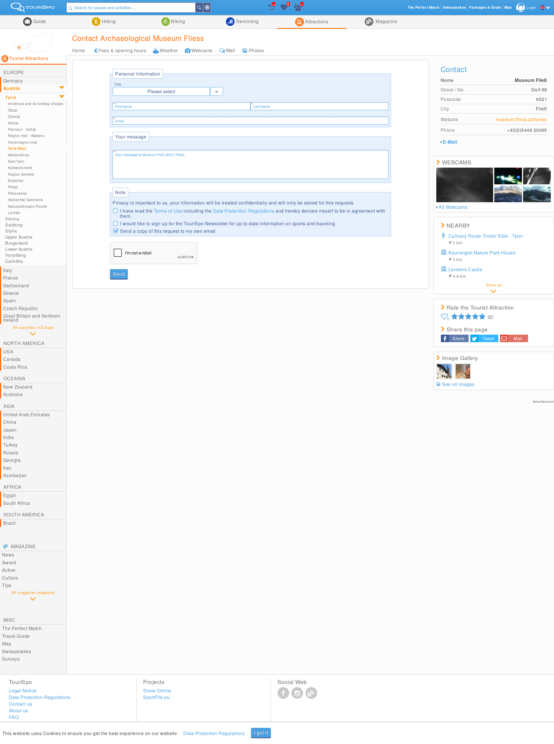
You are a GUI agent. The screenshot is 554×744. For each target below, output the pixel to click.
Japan (9, 429)
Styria (11, 231)
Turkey (10, 444)
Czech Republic (20, 308)
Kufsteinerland (20, 167)
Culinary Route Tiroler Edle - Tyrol (485, 239)
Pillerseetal (17, 193)
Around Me (210, 7)
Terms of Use (168, 210)
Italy (7, 270)
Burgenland (16, 243)
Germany (13, 80)
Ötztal (13, 110)
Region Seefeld (21, 174)
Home (78, 50)
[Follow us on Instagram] (297, 693)
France (10, 277)
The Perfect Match (22, 628)
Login (531, 7)
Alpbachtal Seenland (25, 199)
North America (23, 343)
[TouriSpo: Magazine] (311, 693)
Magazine (386, 21)
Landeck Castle (465, 272)
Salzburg (14, 225)
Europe (13, 72)
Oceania (14, 378)
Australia (13, 394)
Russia (10, 452)
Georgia (11, 460)
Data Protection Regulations (243, 210)
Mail (518, 338)
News (8, 554)
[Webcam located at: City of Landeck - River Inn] (508, 176)
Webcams (202, 50)
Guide (39, 21)
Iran (7, 467)
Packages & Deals (485, 7)
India (8, 437)
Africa (12, 486)
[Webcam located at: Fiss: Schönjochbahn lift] (537, 193)
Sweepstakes (16, 651)
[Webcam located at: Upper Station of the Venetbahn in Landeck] (537, 176)
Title (117, 84)
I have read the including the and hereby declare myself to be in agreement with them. (252, 213)
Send (119, 274)
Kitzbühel (16, 180)
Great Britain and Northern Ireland (31, 317)
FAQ (13, 717)
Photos (256, 50)
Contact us (20, 703)
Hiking (108, 21)
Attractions (316, 21)
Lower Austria (18, 249)
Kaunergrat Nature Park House (481, 255)
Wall (230, 50)
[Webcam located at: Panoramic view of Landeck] (508, 193)
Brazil (9, 523)
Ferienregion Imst (22, 142)
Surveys (11, 658)
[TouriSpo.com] (33, 9)
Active (9, 570)
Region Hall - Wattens (26, 135)
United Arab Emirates (26, 414)
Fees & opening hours (122, 50)
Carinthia (14, 261)
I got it (261, 732)
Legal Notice (23, 690)
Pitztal (13, 186)
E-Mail (450, 141)
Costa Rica (15, 366)
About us (18, 710)
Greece (11, 293)
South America (23, 514)
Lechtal (14, 212)
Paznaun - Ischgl (22, 129)
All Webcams (453, 207)
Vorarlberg (15, 255)
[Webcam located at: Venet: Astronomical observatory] (464, 185)
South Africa (16, 503)
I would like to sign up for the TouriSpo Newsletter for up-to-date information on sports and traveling (227, 223)
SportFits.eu (156, 697)
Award (9, 562)
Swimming (247, 21)
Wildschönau (19, 154)
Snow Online (157, 690)
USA (8, 351)
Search (202, 7)
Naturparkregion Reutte (27, 206)
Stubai (13, 122)
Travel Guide (16, 636)
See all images (458, 384)
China (9, 422)
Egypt (9, 495)
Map (6, 643)
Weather (169, 50)
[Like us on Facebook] (283, 693)
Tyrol (10, 97)
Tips (7, 585)
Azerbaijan (15, 475)
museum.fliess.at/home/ (521, 119)
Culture (10, 577)
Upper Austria (18, 237)
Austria (11, 88)
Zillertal (14, 116)
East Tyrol (16, 161)
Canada (11, 359)
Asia (9, 406)
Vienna (12, 219)
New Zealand (17, 386)
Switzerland (16, 285)
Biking (177, 21)
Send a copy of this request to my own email (168, 231)
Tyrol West (17, 148)
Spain (9, 300)
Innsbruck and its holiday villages (35, 103)
